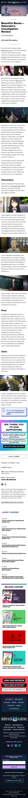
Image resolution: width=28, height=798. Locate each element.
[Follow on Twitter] (2, 484)
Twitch (19, 745)
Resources (19, 699)
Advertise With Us (19, 729)
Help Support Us (18, 725)
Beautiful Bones (13, 471)
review (7, 473)
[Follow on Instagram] (5, 484)
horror (3, 473)
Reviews (9, 467)
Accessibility (7, 729)
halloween (21, 471)
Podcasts (11, 705)
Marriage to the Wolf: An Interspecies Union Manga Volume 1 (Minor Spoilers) (13, 577)
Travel (14, 702)
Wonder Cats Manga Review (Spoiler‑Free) (14, 553)
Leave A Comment (14, 456)
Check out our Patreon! (13, 690)
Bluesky (8, 745)
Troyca (19, 85)
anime (6, 471)
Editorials (9, 699)
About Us (8, 725)
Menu (5, 2)
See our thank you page (14, 446)
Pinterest (16, 745)
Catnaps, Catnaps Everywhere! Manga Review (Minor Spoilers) (13, 560)
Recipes (21, 702)
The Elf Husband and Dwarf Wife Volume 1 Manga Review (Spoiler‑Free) (14, 545)
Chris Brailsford (8, 35)
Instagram (12, 745)
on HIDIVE (15, 412)
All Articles (14, 709)
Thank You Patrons (10, 727)
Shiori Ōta (18, 80)
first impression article (18, 186)
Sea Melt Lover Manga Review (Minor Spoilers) (10, 569)
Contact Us (20, 727)
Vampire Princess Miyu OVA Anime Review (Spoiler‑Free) (14, 537)
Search (24, 2)
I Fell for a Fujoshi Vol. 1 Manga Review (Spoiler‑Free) (13, 521)
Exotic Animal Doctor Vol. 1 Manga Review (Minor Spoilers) (14, 529)
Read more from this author (11, 502)
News (18, 705)
